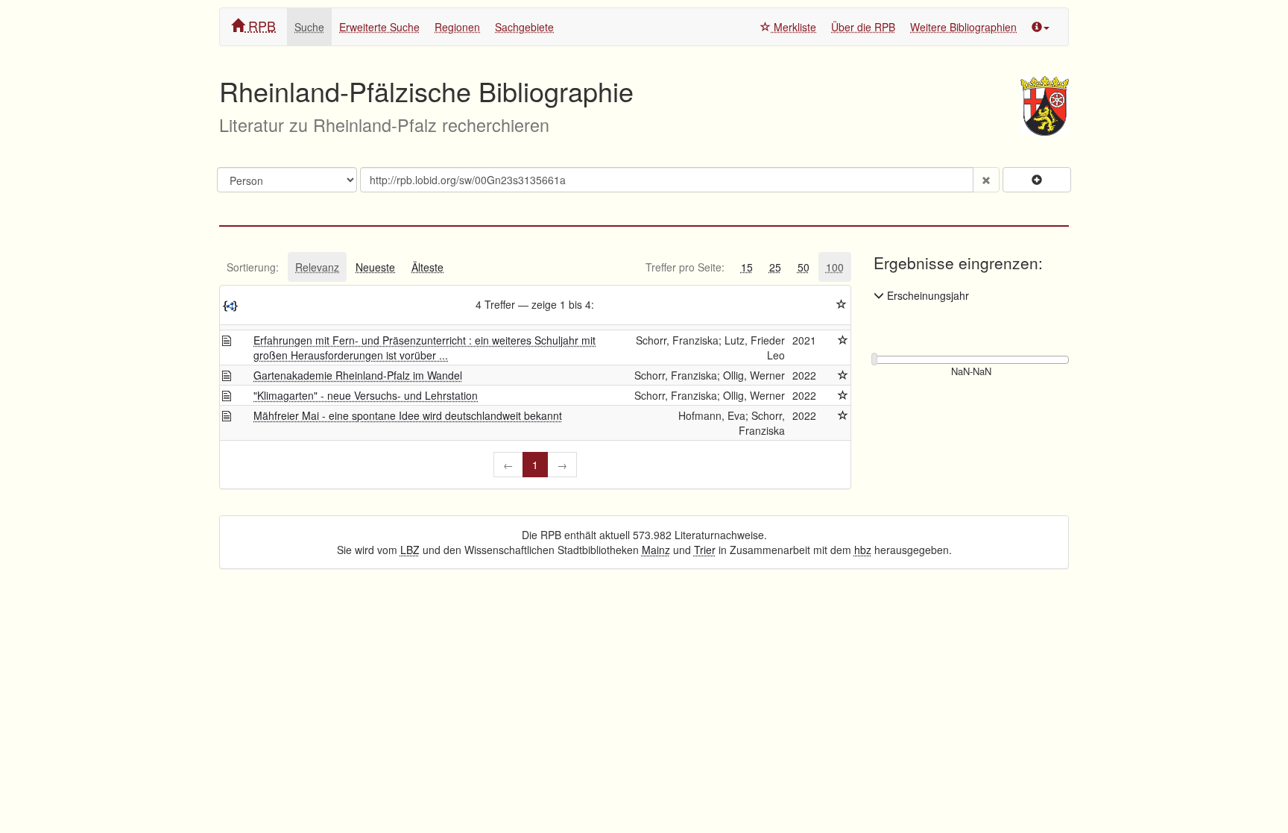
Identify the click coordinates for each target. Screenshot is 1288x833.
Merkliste (793, 26)
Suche (309, 26)
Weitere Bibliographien (963, 26)
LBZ (410, 549)
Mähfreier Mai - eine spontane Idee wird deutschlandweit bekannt (407, 415)
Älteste (427, 267)
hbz (862, 549)
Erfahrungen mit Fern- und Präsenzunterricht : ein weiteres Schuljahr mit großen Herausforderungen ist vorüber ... (424, 347)
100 (835, 267)
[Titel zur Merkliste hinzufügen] (843, 340)
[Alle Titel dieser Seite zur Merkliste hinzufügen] (841, 304)
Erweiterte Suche (379, 26)
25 (775, 267)
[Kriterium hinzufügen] (1037, 179)
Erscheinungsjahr (926, 295)
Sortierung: (253, 267)
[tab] (252, 267)
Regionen (457, 26)
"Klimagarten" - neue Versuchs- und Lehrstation (365, 395)
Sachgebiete (524, 26)
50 (803, 267)
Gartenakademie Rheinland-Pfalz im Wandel (357, 375)
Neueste (375, 267)
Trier (705, 549)
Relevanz (317, 267)
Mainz (656, 549)
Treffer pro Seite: (684, 267)
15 (747, 267)
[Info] (1040, 26)
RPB (260, 25)
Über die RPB (863, 26)
